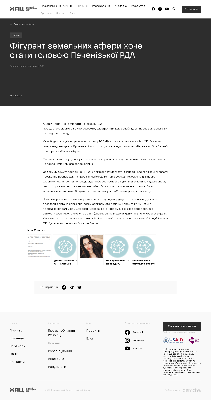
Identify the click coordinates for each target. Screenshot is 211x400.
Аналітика (121, 6)
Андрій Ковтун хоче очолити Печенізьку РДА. (72, 124)
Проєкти (60, 13)
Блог (72, 13)
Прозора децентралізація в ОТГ (27, 66)
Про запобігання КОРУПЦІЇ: (57, 6)
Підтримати (192, 9)
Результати (138, 6)
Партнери (18, 346)
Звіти (14, 354)
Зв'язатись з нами (182, 326)
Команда (17, 338)
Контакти (17, 362)
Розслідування (101, 6)
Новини (83, 6)
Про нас (45, 13)
